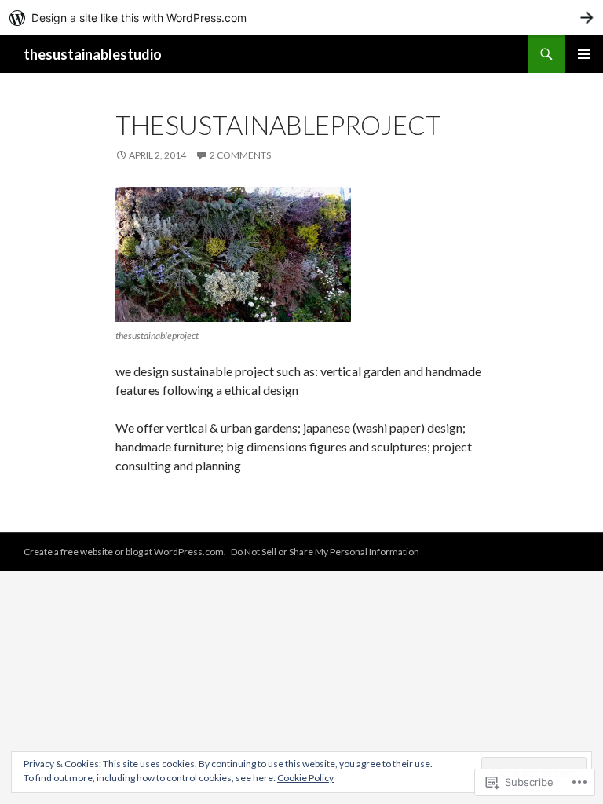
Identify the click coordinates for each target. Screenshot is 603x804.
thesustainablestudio (93, 54)
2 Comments (240, 155)
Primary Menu (584, 54)
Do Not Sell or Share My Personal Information (325, 551)
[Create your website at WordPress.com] (301, 17)
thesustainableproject (278, 125)
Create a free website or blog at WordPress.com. (125, 551)
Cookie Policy (305, 778)
